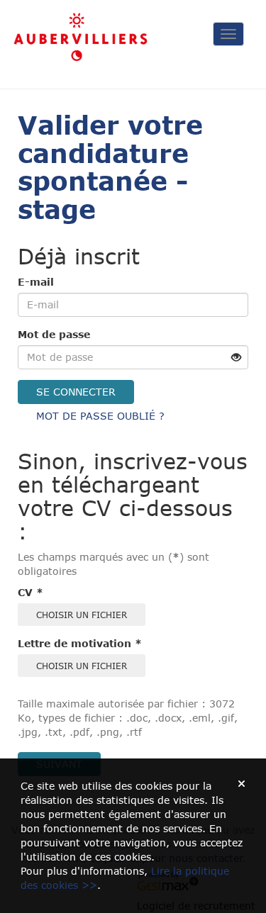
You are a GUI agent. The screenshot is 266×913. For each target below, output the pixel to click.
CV (30, 592)
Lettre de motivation (80, 643)
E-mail (36, 282)
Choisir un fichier (81, 615)
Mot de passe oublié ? (100, 416)
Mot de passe (54, 334)
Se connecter (76, 392)
